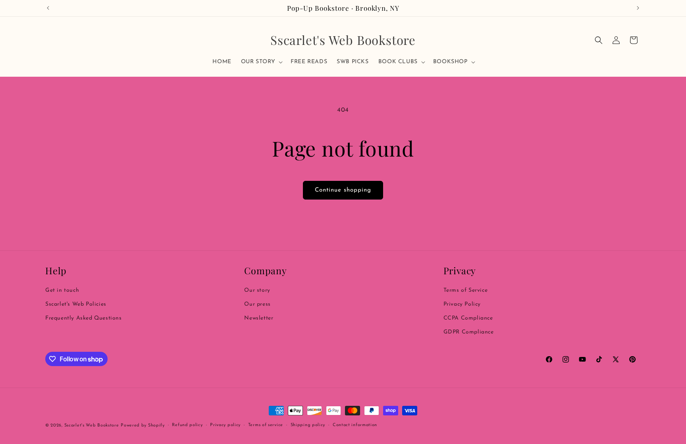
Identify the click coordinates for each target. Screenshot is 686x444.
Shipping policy (308, 425)
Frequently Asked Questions (83, 318)
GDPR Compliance (468, 332)
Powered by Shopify (143, 425)
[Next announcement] (638, 8)
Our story (257, 290)
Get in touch (62, 290)
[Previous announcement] (48, 8)
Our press (257, 304)
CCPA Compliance (468, 318)
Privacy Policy (462, 304)
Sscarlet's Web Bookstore (91, 425)
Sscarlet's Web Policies (75, 304)
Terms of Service (465, 290)
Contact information (355, 425)
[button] (261, 62)
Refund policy (187, 425)
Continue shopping (343, 190)
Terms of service (265, 425)
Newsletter (258, 318)
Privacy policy (225, 425)
